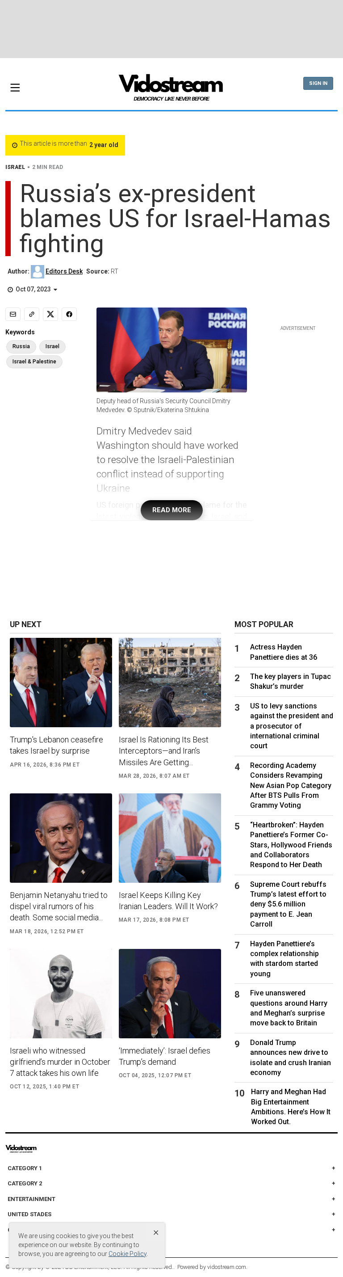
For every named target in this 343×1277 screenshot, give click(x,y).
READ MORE (171, 510)
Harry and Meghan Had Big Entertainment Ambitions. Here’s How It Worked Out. (290, 1106)
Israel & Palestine (34, 361)
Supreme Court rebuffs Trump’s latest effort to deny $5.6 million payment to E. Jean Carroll (288, 904)
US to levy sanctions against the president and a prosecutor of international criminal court (291, 726)
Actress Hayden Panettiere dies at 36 (283, 652)
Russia (21, 346)
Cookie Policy (127, 1253)
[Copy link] (31, 314)
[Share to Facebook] (69, 314)
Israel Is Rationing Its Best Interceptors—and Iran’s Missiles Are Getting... (164, 751)
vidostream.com (226, 1267)
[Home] (171, 90)
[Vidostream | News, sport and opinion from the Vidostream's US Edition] (39, 1148)
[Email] (13, 314)
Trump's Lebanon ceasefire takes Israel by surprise (56, 745)
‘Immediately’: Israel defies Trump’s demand (164, 1056)
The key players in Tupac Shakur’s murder (290, 681)
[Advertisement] (171, 29)
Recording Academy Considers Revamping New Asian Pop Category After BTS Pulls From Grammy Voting (290, 785)
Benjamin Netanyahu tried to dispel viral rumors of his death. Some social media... (59, 906)
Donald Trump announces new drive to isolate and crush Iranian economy (290, 1057)
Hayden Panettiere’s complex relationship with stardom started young (284, 959)
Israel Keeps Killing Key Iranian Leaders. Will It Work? (168, 900)
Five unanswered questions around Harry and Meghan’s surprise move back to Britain (288, 1008)
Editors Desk (64, 271)
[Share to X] (50, 314)
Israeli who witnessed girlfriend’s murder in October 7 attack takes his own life (60, 1062)
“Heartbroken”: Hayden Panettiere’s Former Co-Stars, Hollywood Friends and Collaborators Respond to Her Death (291, 845)
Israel (52, 346)
